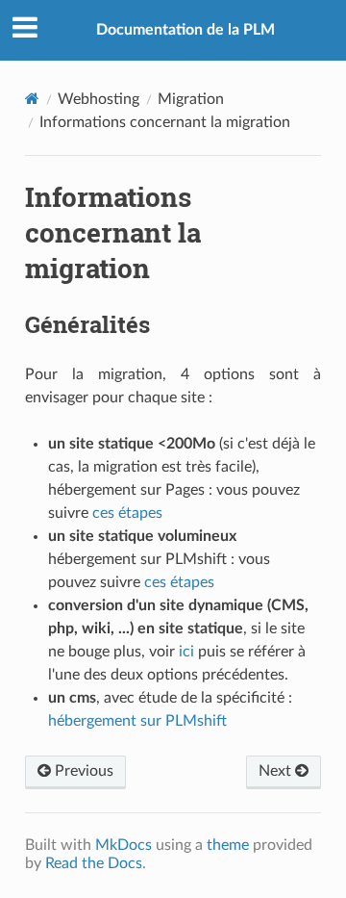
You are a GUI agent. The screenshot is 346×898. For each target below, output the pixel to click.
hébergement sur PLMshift (137, 721)
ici (186, 651)
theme (228, 845)
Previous (82, 771)
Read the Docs (93, 863)
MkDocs (123, 845)
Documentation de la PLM (185, 30)
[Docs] (32, 98)
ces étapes (127, 513)
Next (277, 771)
